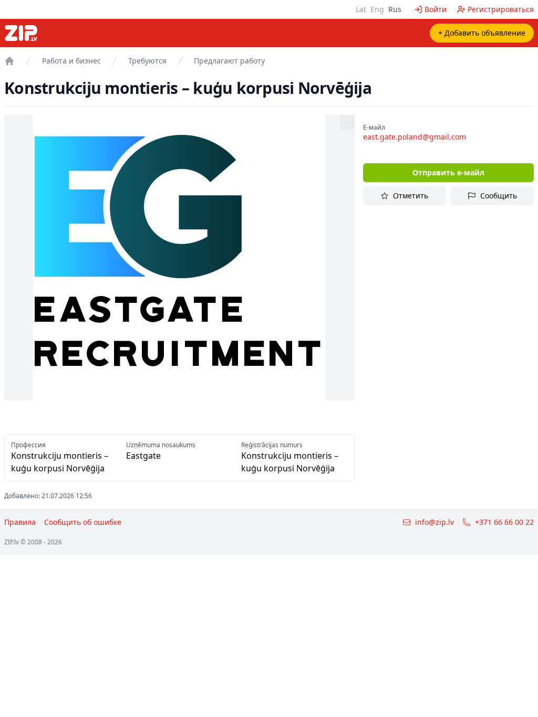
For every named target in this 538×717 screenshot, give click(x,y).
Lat (361, 9)
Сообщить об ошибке (82, 522)
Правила (20, 522)
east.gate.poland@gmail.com (414, 137)
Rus (394, 9)
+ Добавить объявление (481, 33)
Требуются (147, 61)
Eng (377, 9)
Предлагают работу (229, 61)
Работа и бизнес (71, 61)
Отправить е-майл (448, 172)
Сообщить (498, 196)
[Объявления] (9, 61)
